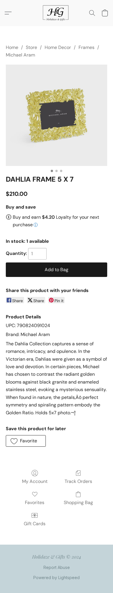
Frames (86, 47)
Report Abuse (56, 567)
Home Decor (58, 47)
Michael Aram (20, 55)
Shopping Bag (78, 502)
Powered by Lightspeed (56, 577)
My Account (35, 481)
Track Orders (78, 481)
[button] (56, 13)
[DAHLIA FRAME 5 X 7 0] (56, 115)
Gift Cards (34, 524)
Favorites (34, 502)
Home (12, 47)
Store (31, 47)
